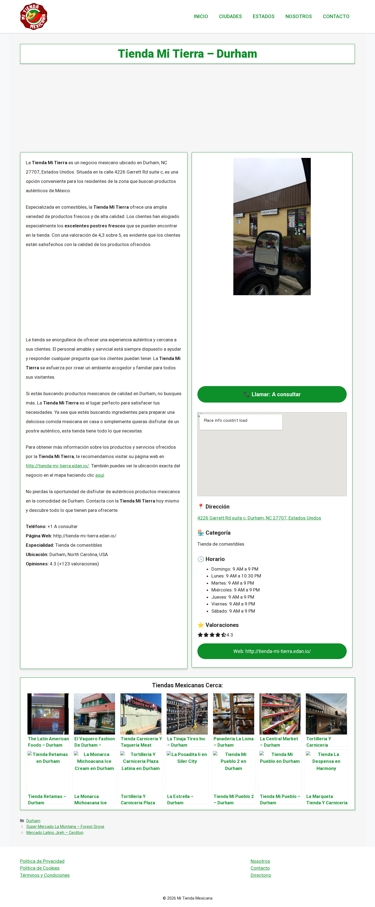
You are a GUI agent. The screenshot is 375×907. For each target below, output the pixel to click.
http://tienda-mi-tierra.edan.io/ (57, 465)
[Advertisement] (184, 111)
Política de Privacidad (42, 861)
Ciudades (230, 16)
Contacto (336, 16)
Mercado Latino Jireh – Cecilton (54, 832)
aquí (99, 475)
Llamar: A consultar (276, 394)
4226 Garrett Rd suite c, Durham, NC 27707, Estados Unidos (259, 518)
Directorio (261, 875)
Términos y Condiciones (45, 875)
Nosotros (299, 16)
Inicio (201, 16)
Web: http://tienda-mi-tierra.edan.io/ (272, 651)
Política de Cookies (40, 868)
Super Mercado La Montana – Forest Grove (65, 826)
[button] (272, 394)
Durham (33, 821)
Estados (264, 16)
